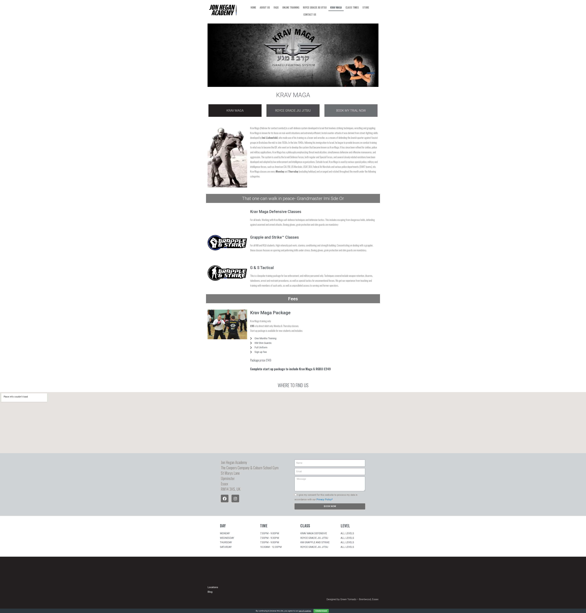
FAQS (276, 7)
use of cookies (305, 611)
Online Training (290, 7)
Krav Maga (336, 7)
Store (365, 7)
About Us (265, 7)
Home (253, 7)
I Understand (321, 611)
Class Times (352, 7)
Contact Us (309, 14)
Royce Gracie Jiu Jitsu (315, 7)
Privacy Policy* (324, 499)
